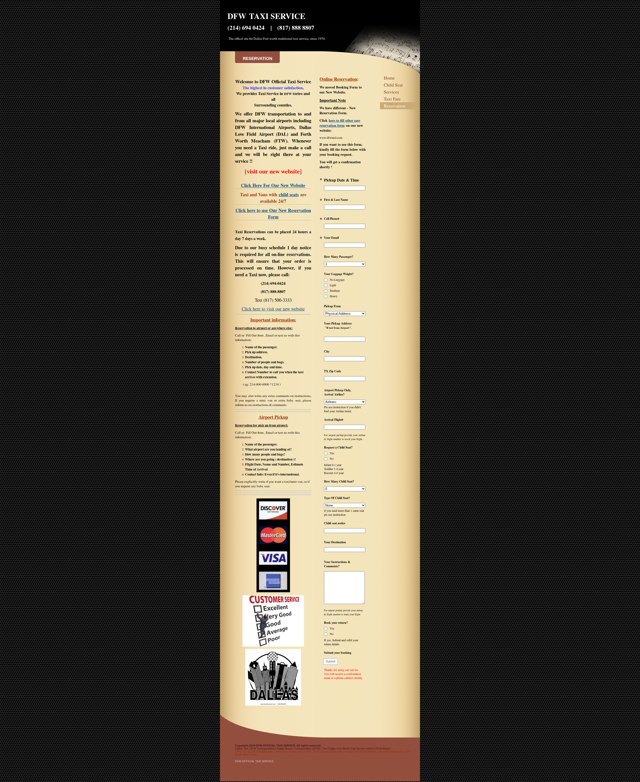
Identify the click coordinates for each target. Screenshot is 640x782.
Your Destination (335, 542)
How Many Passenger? (338, 256)
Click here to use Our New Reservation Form (273, 213)
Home (389, 78)
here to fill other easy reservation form (340, 123)
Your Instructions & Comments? (337, 564)
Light (332, 285)
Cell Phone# (331, 218)
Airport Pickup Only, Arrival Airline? (337, 392)
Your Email (331, 238)
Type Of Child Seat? (337, 498)
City (327, 351)
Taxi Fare (392, 99)
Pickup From (332, 306)
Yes (331, 453)
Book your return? (336, 622)
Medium (334, 290)
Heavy (333, 296)
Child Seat (393, 85)
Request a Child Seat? (338, 447)
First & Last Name (336, 200)
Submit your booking (337, 652)
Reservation (394, 106)
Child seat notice (334, 523)
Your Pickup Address (338, 325)
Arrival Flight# (333, 420)
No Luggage (336, 280)
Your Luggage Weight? (339, 274)
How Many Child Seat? (339, 481)
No (331, 458)
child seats (289, 194)
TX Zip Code (332, 371)
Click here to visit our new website (273, 309)
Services (391, 92)
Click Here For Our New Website (273, 185)
